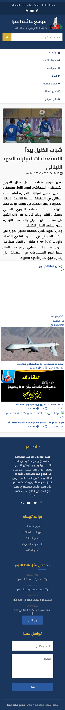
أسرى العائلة (51, 91)
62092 (34, 367)
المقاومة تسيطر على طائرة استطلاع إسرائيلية (40, 364)
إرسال (32, 687)
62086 (32, 426)
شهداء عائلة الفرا (32, 532)
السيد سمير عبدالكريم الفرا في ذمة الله (32, 612)
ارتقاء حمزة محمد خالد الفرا (32, 579)
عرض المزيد (32, 620)
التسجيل (16, 5)
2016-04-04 (56, 426)
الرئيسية (53, 52)
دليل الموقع (51, 99)
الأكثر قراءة (57, 316)
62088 (32, 408)
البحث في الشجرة (31, 5)
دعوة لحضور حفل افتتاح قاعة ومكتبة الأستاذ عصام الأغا (35, 423)
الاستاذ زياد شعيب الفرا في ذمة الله (32, 599)
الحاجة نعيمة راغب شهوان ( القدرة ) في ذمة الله (40, 405)
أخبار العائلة (32, 550)
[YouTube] (32, 11)
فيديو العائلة (33, 538)
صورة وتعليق (57, 324)
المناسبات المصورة (32, 544)
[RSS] (27, 11)
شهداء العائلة (50, 83)
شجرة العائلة (51, 60)
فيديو (54, 76)
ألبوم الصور (52, 68)
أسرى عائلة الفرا (32, 526)
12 (43, 408)
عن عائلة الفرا (48, 5)
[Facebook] (37, 11)
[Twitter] (35, 503)
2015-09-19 (56, 367)
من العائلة (58, 320)
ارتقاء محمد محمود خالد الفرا (32, 589)
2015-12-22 (56, 408)
